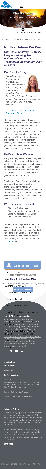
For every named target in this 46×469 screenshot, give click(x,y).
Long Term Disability (23, 289)
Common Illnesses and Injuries (18, 292)
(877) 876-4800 (9, 365)
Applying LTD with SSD (15, 286)
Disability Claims (12, 273)
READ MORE (8, 444)
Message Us (8, 370)
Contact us (9, 241)
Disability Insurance (27, 17)
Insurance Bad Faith (13, 299)
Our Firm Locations (11, 375)
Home (12, 17)
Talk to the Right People (25, 266)
